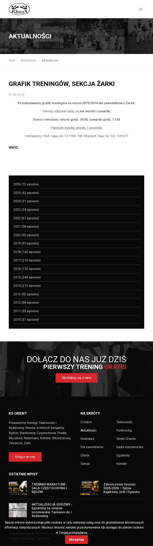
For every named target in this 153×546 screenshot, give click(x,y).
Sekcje (85, 464)
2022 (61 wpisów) (26, 218)
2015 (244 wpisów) (27, 277)
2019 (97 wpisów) (26, 243)
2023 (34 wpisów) (26, 210)
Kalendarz (87, 439)
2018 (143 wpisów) (27, 252)
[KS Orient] (19, 9)
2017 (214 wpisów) (27, 260)
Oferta (84, 455)
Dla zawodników (91, 447)
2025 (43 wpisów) (26, 193)
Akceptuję (76, 539)
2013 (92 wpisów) (26, 294)
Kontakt (121, 464)
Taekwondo (124, 422)
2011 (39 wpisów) (26, 311)
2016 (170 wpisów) (27, 269)
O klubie (86, 422)
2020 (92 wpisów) (26, 235)
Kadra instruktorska (129, 447)
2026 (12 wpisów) (26, 184)
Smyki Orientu (126, 439)
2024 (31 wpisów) (26, 201)
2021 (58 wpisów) (26, 226)
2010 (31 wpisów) (26, 320)
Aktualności (88, 430)
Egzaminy (123, 455)
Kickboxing (124, 430)
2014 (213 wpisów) (27, 286)
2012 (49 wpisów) (26, 302)
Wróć (13, 147)
